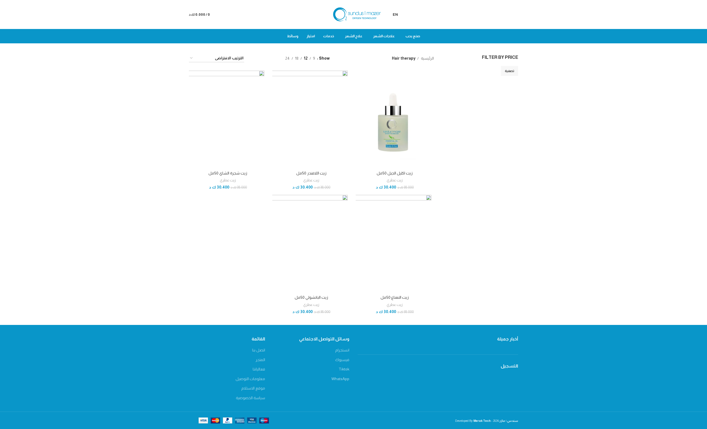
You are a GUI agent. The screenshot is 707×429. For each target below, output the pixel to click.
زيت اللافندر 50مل (311, 173)
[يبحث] (516, 14)
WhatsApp (340, 379)
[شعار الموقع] (353, 14)
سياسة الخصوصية (250, 398)
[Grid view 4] (255, 58)
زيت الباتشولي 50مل (311, 297)
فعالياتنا (259, 369)
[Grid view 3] (264, 58)
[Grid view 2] (272, 58)
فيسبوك (342, 360)
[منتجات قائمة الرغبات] (224, 14)
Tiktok (344, 369)
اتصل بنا (258, 350)
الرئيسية (427, 58)
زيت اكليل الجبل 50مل (395, 173)
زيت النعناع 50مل (395, 297)
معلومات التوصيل (250, 379)
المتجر (260, 360)
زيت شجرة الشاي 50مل (228, 173)
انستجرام (342, 350)
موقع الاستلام (253, 388)
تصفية (509, 71)
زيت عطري (395, 180)
